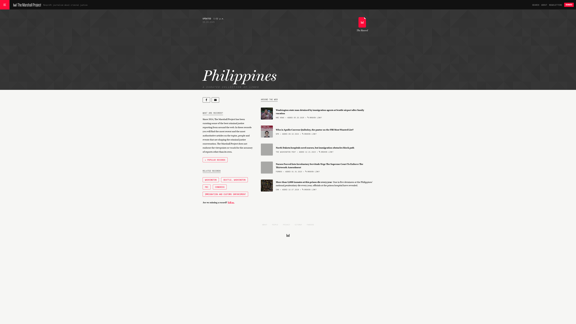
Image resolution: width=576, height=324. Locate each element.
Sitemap (298, 224)
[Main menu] (4, 5)
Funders (310, 224)
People (275, 224)
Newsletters (555, 4)
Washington (211, 179)
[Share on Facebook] (206, 100)
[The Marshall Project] (26, 5)
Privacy (286, 224)
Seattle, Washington (234, 179)
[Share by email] (215, 100)
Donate (569, 5)
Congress (219, 187)
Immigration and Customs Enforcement (225, 194)
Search (535, 4)
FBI (206, 187)
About (544, 4)
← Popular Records (215, 159)
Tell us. (231, 202)
